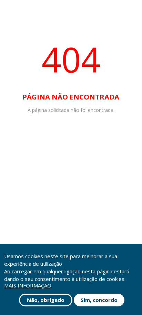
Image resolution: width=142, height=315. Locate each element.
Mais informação (27, 285)
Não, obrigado (45, 299)
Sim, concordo (99, 299)
